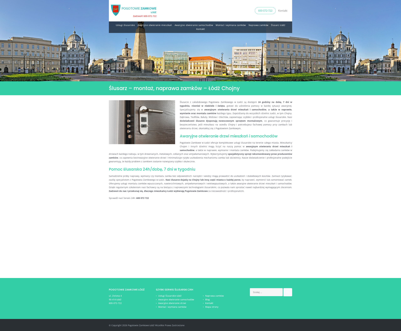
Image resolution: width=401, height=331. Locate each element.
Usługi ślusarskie (125, 25)
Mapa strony (211, 306)
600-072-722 (265, 10)
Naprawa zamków (258, 25)
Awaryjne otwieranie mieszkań (155, 25)
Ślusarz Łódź (278, 25)
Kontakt (282, 10)
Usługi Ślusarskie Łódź (170, 295)
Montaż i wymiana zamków (231, 25)
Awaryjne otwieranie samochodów (194, 25)
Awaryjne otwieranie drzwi (172, 303)
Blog (207, 299)
